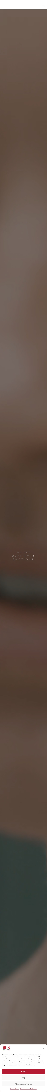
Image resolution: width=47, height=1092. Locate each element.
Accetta (23, 1071)
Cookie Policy (14, 1089)
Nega (24, 1078)
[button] (43, 1049)
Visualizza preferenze (23, 1084)
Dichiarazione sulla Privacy (28, 1089)
